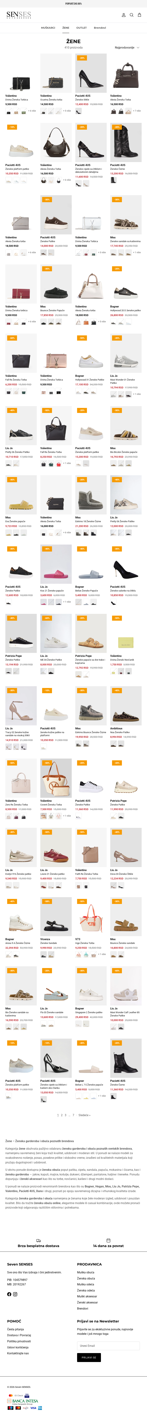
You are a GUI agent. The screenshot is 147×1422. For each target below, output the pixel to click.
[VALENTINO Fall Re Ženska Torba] (21, 366)
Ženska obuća (86, 1278)
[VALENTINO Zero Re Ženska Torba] (21, 791)
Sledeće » (85, 1115)
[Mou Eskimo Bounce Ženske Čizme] (91, 719)
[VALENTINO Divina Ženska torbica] (21, 297)
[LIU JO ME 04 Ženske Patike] (56, 647)
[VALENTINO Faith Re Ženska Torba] (91, 861)
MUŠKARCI (48, 27)
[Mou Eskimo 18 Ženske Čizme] (91, 508)
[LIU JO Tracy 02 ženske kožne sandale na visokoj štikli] (21, 720)
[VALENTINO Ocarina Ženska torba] (56, 86)
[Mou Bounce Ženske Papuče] (56, 297)
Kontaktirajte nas (18, 1353)
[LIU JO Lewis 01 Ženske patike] (56, 861)
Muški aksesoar (87, 1296)
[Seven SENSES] (18, 15)
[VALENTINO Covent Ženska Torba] (56, 791)
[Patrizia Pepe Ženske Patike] (21, 647)
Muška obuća (85, 1272)
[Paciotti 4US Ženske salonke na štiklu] (126, 577)
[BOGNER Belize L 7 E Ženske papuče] (91, 1071)
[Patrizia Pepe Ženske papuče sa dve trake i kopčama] (91, 648)
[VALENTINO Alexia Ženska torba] (91, 297)
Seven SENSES (22, 1387)
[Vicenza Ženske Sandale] (56, 930)
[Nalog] (123, 15)
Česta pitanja (15, 1329)
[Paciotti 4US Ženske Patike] (56, 228)
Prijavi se (89, 1357)
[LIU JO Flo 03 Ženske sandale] (56, 999)
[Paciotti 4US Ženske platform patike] (21, 156)
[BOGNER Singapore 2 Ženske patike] (91, 999)
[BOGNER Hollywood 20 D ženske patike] (126, 297)
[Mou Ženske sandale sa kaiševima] (126, 228)
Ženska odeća (86, 1290)
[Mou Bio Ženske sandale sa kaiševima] (21, 1000)
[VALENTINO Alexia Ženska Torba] (126, 86)
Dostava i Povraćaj (19, 1335)
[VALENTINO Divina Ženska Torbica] (21, 86)
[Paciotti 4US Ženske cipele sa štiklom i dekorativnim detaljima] (91, 157)
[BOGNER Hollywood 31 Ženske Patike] (91, 366)
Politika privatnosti (19, 1341)
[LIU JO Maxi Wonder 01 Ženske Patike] (126, 368)
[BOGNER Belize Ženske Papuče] (91, 577)
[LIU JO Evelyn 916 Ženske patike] (21, 861)
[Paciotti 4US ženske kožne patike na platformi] (56, 720)
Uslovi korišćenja (18, 1347)
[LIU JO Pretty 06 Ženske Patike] (21, 439)
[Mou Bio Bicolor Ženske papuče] (126, 439)
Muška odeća (85, 1284)
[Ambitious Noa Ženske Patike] (126, 719)
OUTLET (81, 27)
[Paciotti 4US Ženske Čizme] (126, 156)
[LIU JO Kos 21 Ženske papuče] (56, 577)
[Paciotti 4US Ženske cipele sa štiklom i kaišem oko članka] (56, 1073)
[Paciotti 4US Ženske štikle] (91, 86)
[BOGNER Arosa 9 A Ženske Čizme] (21, 930)
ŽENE (65, 27)
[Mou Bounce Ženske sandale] (126, 930)
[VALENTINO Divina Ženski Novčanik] (126, 647)
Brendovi (100, 27)
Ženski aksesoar (87, 1302)
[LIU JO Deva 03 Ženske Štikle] (126, 861)
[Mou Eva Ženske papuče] (21, 508)
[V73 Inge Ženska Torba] (91, 930)
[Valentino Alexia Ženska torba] (21, 228)
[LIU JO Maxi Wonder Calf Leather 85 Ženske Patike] (126, 1000)
